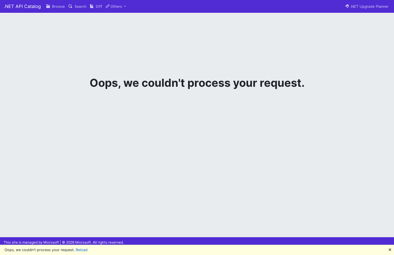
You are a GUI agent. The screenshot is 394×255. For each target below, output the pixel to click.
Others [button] (116, 6)
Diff (98, 6)
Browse (58, 6)
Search (79, 6)
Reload (82, 249)
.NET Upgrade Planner (369, 6)
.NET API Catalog (22, 6)
